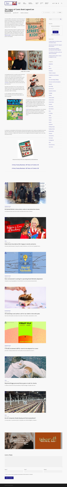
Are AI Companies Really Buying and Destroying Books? (20, 418)
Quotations (51, 124)
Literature (26, 12)
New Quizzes (51, 106)
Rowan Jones (8, 12)
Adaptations (7, 206)
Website (45, 469)
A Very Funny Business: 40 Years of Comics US (25, 165)
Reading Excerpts (52, 126)
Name (6, 469)
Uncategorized (51, 140)
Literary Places (51, 102)
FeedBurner (58, 34)
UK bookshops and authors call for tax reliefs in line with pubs (22, 313)
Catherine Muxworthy (10, 183)
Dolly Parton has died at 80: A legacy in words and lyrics (20, 244)
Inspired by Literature (52, 90)
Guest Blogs (51, 86)
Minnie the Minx (8, 35)
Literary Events (51, 99)
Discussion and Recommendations (55, 81)
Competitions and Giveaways (54, 75)
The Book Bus (51, 135)
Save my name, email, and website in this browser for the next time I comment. (19, 474)
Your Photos (51, 146)
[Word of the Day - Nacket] (48, 440)
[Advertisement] (24, 47)
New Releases (51, 108)
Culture (50, 77)
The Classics (51, 137)
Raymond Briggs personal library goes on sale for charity (21, 383)
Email (25, 469)
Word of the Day (51, 144)
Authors (22, 12)
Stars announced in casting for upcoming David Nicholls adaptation (24, 279)
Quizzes (50, 122)
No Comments (47, 12)
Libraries (50, 95)
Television (50, 133)
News (10, 206)
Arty (49, 66)
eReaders (50, 84)
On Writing (50, 113)
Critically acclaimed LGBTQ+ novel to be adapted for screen (21, 348)
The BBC (27, 109)
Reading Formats (52, 128)
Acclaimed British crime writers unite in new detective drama (22, 209)
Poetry (50, 115)
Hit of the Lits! (51, 88)
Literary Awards (51, 97)
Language (50, 93)
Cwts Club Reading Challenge (54, 79)
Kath (7, 217)
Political (50, 117)
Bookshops (7, 310)
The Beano (6, 82)
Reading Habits (51, 131)
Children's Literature (52, 72)
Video (50, 142)
